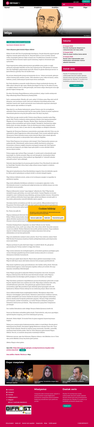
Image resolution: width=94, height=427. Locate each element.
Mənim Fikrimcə (20, 354)
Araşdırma (38, 7)
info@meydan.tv (13, 397)
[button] (89, 7)
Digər (85, 7)
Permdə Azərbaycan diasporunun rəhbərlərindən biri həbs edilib (74, 49)
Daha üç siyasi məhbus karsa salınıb (75, 54)
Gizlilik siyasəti (52, 423)
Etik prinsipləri (10, 423)
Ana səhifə (10, 354)
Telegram (10, 399)
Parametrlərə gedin (58, 217)
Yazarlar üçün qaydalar (28, 423)
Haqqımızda (39, 423)
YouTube (10, 394)
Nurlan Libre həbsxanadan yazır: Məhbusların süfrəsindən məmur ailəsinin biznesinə (74, 60)
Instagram (11, 392)
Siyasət (7, 7)
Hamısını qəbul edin (36, 217)
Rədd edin (47, 217)
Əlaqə (45, 423)
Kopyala (22, 350)
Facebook (11, 389)
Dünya (71, 7)
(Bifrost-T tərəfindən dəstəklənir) (17, 402)
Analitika (55, 7)
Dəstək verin (86, 1)
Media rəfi (18, 423)
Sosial (22, 7)
